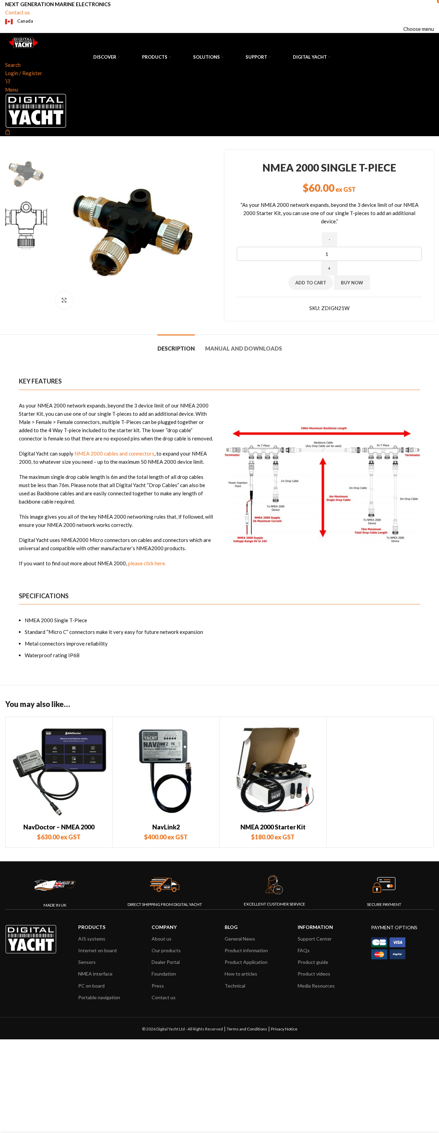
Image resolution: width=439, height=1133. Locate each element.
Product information (246, 950)
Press (158, 986)
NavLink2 (166, 827)
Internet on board (97, 950)
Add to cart (310, 282)
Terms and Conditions (247, 1028)
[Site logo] (22, 42)
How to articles (241, 974)
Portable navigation (99, 997)
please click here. (147, 563)
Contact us (17, 12)
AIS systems (91, 939)
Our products (166, 950)
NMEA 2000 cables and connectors (114, 453)
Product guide (313, 962)
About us (161, 939)
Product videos (314, 974)
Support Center (315, 939)
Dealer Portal (166, 962)
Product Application (246, 962)
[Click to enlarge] (64, 300)
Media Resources (316, 986)
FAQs (304, 950)
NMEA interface (95, 974)
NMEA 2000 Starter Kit (273, 827)
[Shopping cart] (7, 81)
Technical (235, 986)
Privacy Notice (284, 1028)
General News (240, 939)
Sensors (87, 962)
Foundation (164, 974)
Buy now (352, 282)
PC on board (91, 986)
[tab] (176, 344)
